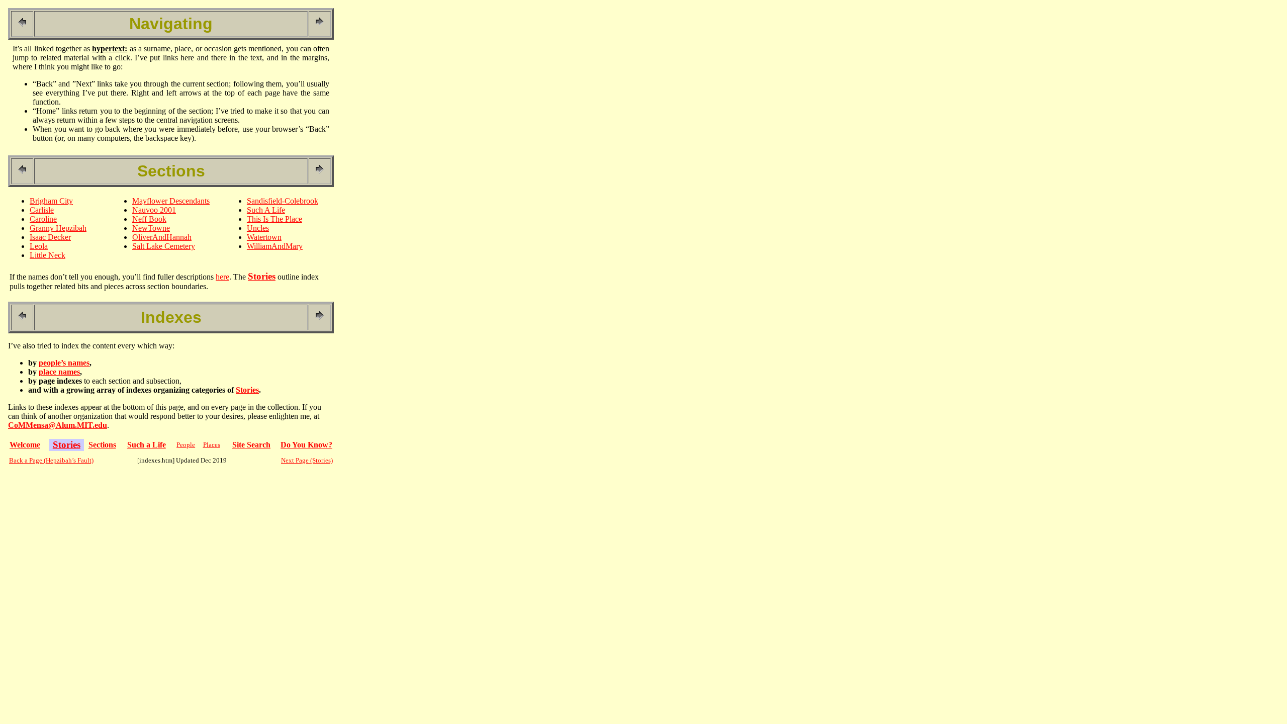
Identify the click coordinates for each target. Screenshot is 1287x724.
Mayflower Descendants (171, 201)
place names (59, 372)
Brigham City (51, 201)
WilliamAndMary (275, 246)
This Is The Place (274, 219)
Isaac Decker (50, 237)
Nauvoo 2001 (154, 210)
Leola (39, 246)
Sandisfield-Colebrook (282, 201)
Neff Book (149, 219)
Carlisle (42, 210)
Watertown (264, 237)
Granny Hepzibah (58, 228)
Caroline (43, 219)
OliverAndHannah (162, 237)
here (222, 277)
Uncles (258, 228)
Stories (247, 390)
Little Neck (47, 255)
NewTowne (151, 228)
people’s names (64, 362)
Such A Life (266, 210)
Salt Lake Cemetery (163, 246)
